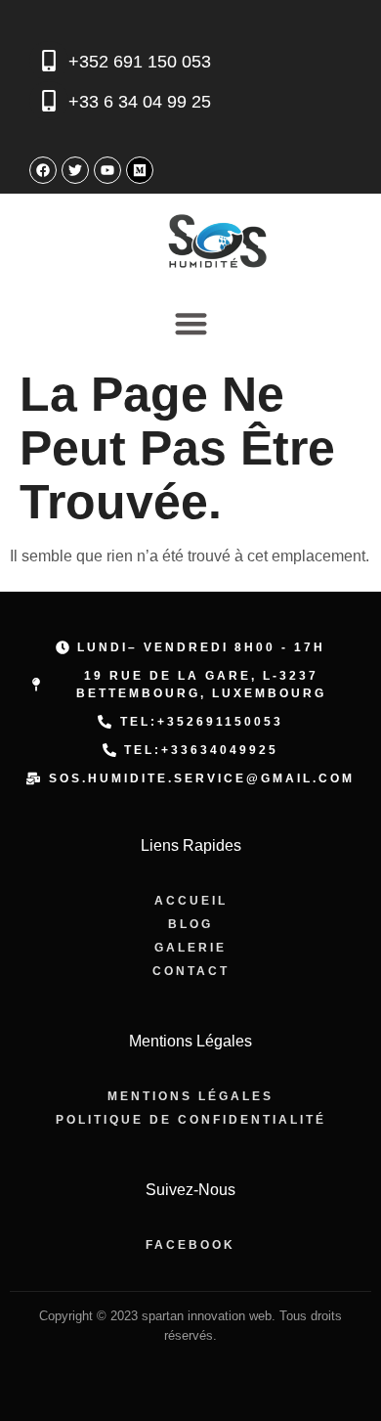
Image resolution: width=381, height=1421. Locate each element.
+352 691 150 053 (139, 61)
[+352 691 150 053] (48, 60)
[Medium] (139, 170)
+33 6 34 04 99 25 (139, 101)
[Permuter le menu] (191, 323)
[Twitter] (75, 170)
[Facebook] (43, 170)
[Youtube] (107, 170)
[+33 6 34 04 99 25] (48, 100)
